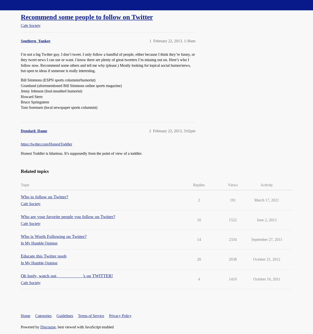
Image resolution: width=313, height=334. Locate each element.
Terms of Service (91, 316)
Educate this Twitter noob (44, 256)
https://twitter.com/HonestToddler (46, 144)
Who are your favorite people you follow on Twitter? (68, 216)
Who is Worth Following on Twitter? (54, 236)
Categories (43, 316)
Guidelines (64, 316)
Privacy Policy (120, 316)
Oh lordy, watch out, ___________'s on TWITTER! (67, 275)
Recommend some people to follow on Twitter (87, 17)
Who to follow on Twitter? (44, 196)
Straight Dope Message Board (25, 5)
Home (25, 316)
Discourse (48, 327)
